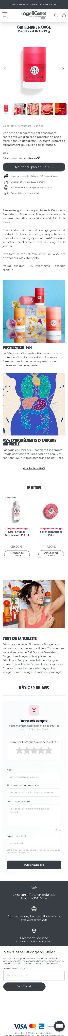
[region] (34, 69)
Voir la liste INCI (34, 468)
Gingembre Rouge (17, 528)
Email (17, 836)
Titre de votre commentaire (23, 785)
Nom (10, 769)
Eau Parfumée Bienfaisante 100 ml (17, 533)
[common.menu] (5, 15)
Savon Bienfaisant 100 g (51, 533)
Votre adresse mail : (15, 968)
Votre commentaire (18, 801)
